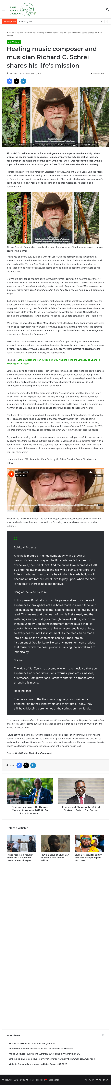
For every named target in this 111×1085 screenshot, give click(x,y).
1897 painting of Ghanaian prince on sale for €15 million (55, 858)
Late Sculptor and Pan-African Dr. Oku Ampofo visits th (47, 359)
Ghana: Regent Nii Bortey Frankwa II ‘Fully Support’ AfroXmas (88, 858)
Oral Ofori (13, 73)
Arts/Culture (29, 32)
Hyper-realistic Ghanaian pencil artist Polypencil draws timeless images (20, 858)
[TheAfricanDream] (22, 9)
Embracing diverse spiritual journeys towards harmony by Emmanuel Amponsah (54, 21)
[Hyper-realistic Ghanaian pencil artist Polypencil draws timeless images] (21, 843)
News (19, 32)
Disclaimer (54, 1080)
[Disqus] (55, 908)
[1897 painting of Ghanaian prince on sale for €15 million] (55, 843)
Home (11, 32)
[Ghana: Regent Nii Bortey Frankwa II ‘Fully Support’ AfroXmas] (89, 843)
